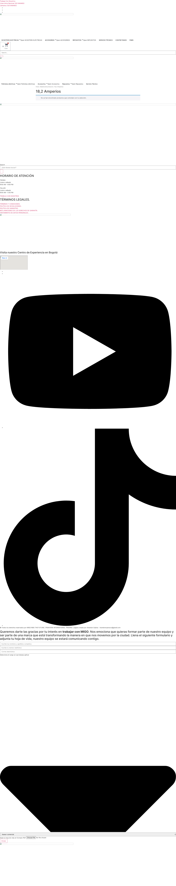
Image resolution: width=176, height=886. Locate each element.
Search (2, 164)
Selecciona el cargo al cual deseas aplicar (14, 655)
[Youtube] (90, 427)
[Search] (1, 171)
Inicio (37, 87)
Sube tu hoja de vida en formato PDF (13, 838)
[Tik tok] (90, 625)
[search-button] (1, 56)
